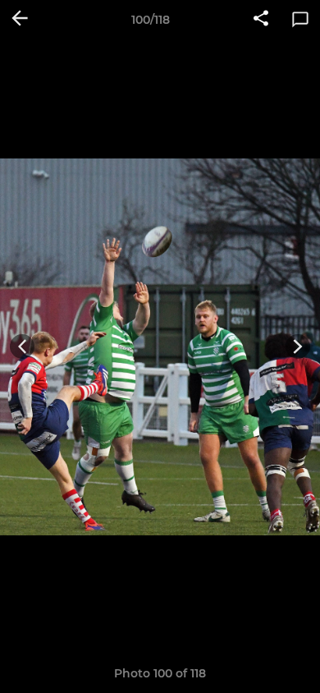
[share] (261, 19)
